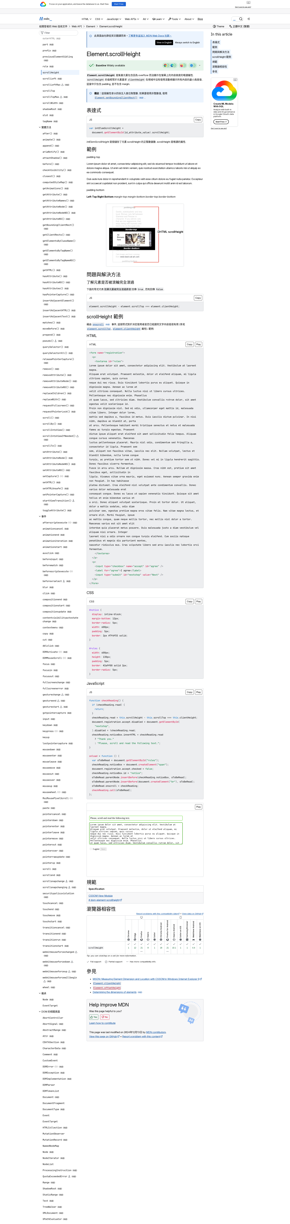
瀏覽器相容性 (219, 66)
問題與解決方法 (220, 52)
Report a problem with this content (141, 1036)
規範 (214, 61)
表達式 (216, 42)
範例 (214, 47)
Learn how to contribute (102, 1023)
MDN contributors (156, 1032)
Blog (200, 18)
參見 (214, 71)
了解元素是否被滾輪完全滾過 (110, 282)
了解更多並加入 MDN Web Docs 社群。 (150, 35)
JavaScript (95, 683)
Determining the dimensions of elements (115, 992)
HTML (92, 335)
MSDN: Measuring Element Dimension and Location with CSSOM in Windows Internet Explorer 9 (146, 979)
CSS (90, 593)
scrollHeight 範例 (221, 56)
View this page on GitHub (103, 1036)
